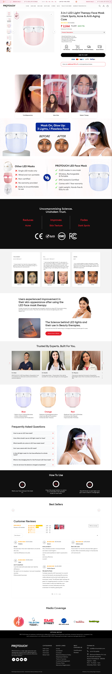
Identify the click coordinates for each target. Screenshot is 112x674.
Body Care (47, 6)
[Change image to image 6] (9, 43)
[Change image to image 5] (9, 37)
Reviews (76, 652)
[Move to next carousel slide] (103, 363)
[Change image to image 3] (9, 25)
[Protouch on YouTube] (21, 659)
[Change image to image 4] (9, 31)
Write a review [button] (93, 526)
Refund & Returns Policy (63, 655)
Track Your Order (66, 6)
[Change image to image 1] (9, 13)
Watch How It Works (53, 333)
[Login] (103, 6)
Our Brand (59, 650)
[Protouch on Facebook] (13, 659)
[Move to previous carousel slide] (9, 363)
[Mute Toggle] (38, 77)
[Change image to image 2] (9, 19)
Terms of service (61, 659)
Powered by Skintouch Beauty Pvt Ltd (33, 671)
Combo (53, 6)
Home (27, 6)
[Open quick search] (100, 6)
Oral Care (46, 653)
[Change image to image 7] (9, 49)
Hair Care (33, 6)
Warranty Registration (79, 6)
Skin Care (39, 6)
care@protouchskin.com (97, 648)
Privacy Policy (60, 663)
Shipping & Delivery (62, 657)
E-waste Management (63, 661)
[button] (64, 23)
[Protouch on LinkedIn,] (25, 659)
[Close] (110, 2)
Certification (78, 650)
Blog (58, 6)
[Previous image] (13, 31)
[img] (22, 541)
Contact (58, 653)
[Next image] (54, 31)
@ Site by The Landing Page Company (91, 671)
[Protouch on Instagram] (17, 659)
